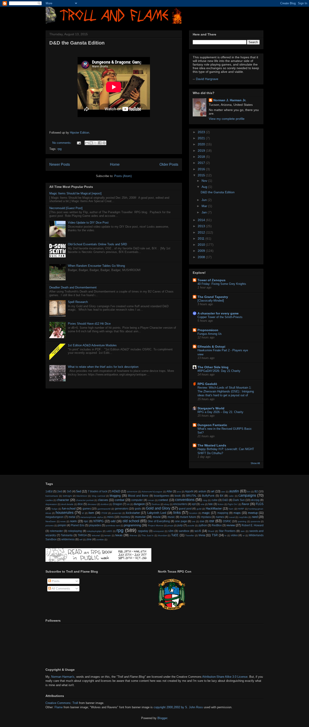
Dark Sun (239, 499)
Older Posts (168, 164)
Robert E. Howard (253, 525)
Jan (205, 212)
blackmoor (81, 496)
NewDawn (50, 521)
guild (199, 508)
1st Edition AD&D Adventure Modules (92, 345)
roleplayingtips (94, 531)
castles (49, 500)
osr (211, 521)
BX (221, 495)
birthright (67, 496)
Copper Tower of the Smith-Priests (219, 317)
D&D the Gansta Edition (77, 43)
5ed (78, 491)
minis (110, 516)
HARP (241, 508)
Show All (255, 463)
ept (194, 504)
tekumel (96, 535)
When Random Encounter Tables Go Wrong (96, 265)
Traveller (189, 535)
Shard (211, 531)
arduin (202, 491)
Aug (205, 187)
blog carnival (98, 496)
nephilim (243, 517)
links (177, 513)
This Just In (147, 535)
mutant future (188, 516)
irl (83, 513)
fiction (221, 504)
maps (237, 513)
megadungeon (54, 516)
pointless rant (113, 525)
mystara (206, 516)
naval (232, 517)
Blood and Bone (138, 495)
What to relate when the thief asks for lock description (103, 366)
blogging (115, 495)
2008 (202, 257)
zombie (100, 539)
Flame (59, 707)
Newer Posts (59, 164)
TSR (215, 535)
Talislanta (67, 535)
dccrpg (255, 499)
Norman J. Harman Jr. (229, 100)
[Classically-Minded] (210, 300)
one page (181, 521)
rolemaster (56, 530)
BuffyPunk (208, 495)
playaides (95, 525)
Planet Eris (77, 525)
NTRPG (98, 521)
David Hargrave (207, 79)
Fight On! (233, 504)
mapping (222, 512)
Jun (205, 200)
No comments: (62, 142)
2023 (202, 132)
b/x (248, 491)
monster (140, 517)
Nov (205, 180)
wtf (80, 539)
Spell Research (78, 302)
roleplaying (75, 530)
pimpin (62, 525)
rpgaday (143, 530)
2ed (59, 491)
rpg (59, 149)
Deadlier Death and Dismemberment (73, 287)
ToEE (174, 535)
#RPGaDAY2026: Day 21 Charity (218, 371)
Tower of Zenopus (211, 280)
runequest (158, 531)
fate (210, 504)
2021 (202, 138)
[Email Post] (78, 142)
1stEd (48, 491)
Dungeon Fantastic (212, 425)
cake (231, 496)
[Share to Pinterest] (104, 143)
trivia (202, 535)
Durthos (156, 504)
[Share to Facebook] (99, 143)
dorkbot (105, 504)
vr (244, 535)
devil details (67, 504)
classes (103, 500)
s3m (171, 530)
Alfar (169, 491)
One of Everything (159, 521)
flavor (245, 504)
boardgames (161, 495)
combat (119, 500)
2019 (202, 150)
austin (234, 491)
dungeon (139, 504)
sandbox (184, 530)
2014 (202, 220)
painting (242, 521)
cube (215, 499)
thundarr (162, 535)
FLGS (260, 504)
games (87, 508)
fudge (55, 508)
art (212, 491)
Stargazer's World (210, 408)
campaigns (247, 495)
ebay (166, 504)
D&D (225, 499)
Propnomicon (207, 330)
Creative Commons (58, 703)
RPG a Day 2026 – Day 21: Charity (220, 412)
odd (113, 521)
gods (138, 508)
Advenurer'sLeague (152, 491)
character (63, 500)
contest (163, 500)
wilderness (68, 539)
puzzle (191, 525)
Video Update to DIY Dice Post (88, 222)
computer (137, 499)
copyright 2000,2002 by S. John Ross (178, 707)
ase (223, 491)
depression (51, 504)
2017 (202, 163)
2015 (202, 175)
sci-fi (198, 531)
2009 (202, 251)
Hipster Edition (79, 132)
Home (115, 164)
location (193, 513)
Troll (75, 703)
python (203, 525)
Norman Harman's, (63, 676)
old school (131, 521)
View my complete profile (227, 118)
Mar (205, 206)
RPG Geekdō (207, 384)
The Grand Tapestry (212, 297)
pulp (180, 525)
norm (73, 521)
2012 (202, 232)
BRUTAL (191, 495)
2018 (202, 156)
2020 (202, 144)
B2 (256, 491)
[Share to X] (95, 143)
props (170, 525)
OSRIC (227, 521)
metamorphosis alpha (91, 517)
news (63, 521)
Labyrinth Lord (156, 513)
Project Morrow (155, 525)
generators (121, 508)
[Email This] (87, 143)
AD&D (116, 491)
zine (89, 539)
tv (225, 535)
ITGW (104, 513)
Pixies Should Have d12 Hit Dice (89, 323)
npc (86, 521)
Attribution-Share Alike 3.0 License (224, 676)
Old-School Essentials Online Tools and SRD (97, 244)
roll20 (109, 531)
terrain (107, 535)
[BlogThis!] (91, 143)
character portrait (85, 500)
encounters (180, 504)
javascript (116, 513)
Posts (55, 581)
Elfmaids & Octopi (211, 346)
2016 (202, 169)
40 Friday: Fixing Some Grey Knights (221, 284)
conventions (185, 500)
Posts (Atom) (123, 176)
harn (231, 508)
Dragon (117, 504)
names (220, 516)
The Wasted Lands (211, 445)
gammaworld (104, 508)
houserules (65, 513)
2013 (202, 226)
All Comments (60, 588)
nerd (255, 517)
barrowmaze (51, 496)
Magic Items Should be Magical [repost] (75, 193)
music (171, 516)
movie (157, 517)
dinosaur (92, 504)
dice (80, 504)
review (230, 525)
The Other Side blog (212, 367)
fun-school (69, 508)
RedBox (217, 525)
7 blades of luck (97, 491)
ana (179, 491)
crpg (205, 500)
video (234, 535)
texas (119, 535)
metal (72, 516)
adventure (132, 491)
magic (206, 513)
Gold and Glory (158, 508)
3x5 (69, 491)
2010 (202, 244)
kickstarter (133, 513)
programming (132, 525)
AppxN (189, 491)
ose (202, 521)
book (178, 495)
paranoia (255, 521)
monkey (125, 516)
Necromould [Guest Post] (66, 208)
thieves (133, 535)
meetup (253, 513)
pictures (49, 525)
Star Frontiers (227, 530)
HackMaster (214, 508)
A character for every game (218, 313)
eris (202, 504)
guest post (185, 508)
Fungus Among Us (209, 333)
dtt (128, 504)
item (91, 513)
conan (151, 500)
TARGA (82, 535)
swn (243, 531)
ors (193, 521)
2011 (201, 238)
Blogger (162, 718)
